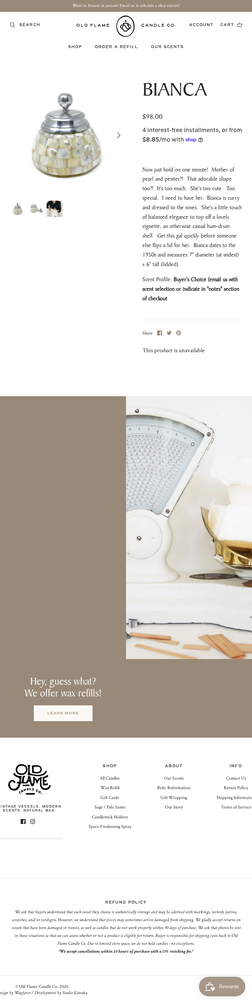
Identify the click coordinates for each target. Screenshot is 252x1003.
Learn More (63, 713)
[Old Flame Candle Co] (126, 26)
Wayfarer (22, 993)
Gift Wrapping (173, 798)
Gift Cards (109, 798)
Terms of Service (236, 807)
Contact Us (236, 778)
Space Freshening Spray (110, 827)
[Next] (119, 135)
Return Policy (236, 788)
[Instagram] (32, 821)
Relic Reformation (173, 788)
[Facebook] (23, 821)
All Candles (110, 778)
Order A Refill (116, 47)
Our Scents (167, 47)
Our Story (174, 807)
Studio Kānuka (74, 993)
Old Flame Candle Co (38, 987)
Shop (75, 47)
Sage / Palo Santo (109, 807)
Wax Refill (109, 788)
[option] (68, 135)
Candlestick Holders (110, 817)
